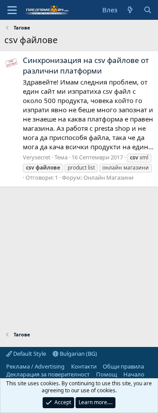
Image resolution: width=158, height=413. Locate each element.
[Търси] (147, 10)
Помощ (106, 374)
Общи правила (123, 366)
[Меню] (12, 10)
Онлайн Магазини (108, 177)
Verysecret (36, 157)
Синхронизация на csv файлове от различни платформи (86, 65)
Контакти (84, 366)
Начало (133, 374)
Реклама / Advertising (35, 366)
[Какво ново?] (130, 10)
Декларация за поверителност (48, 374)
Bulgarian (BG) (77, 354)
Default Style (29, 354)
